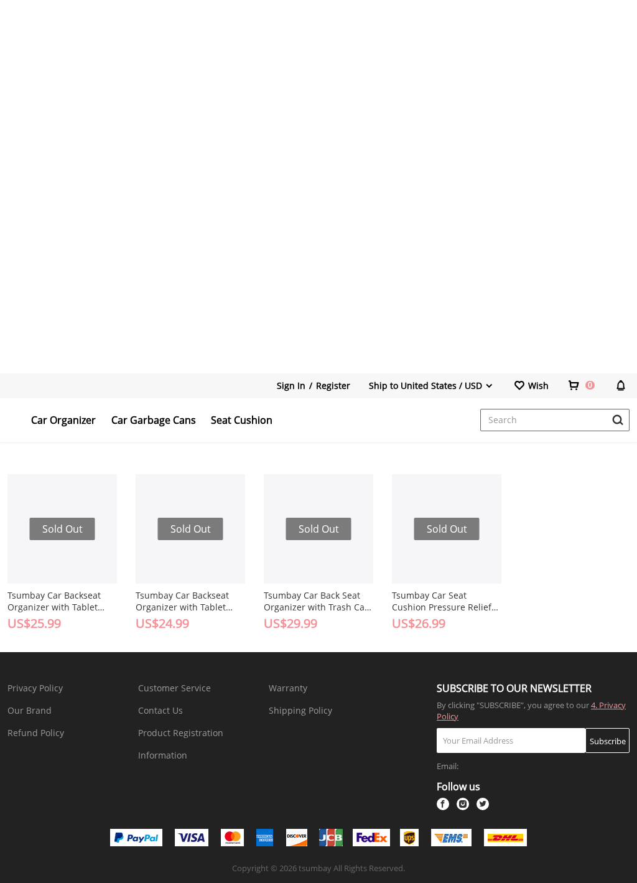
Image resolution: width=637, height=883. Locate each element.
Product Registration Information (180, 744)
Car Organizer (63, 420)
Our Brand (29, 710)
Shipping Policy (300, 710)
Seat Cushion (241, 420)
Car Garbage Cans (153, 420)
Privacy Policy (35, 688)
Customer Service (174, 688)
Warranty (288, 688)
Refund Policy (35, 733)
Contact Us (160, 710)
